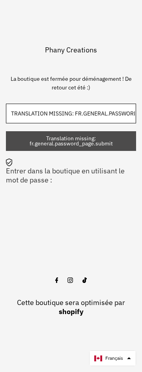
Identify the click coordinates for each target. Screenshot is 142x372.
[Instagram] (70, 280)
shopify (71, 311)
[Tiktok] (84, 280)
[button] (113, 358)
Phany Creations (71, 49)
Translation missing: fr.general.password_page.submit (71, 141)
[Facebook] (56, 280)
